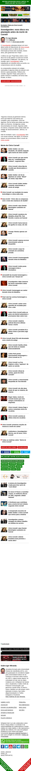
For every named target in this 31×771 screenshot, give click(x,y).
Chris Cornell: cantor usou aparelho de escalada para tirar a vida (17, 305)
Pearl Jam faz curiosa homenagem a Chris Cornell (14, 298)
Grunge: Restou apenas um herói (17, 232)
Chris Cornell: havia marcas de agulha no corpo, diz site (17, 224)
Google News (5, 469)
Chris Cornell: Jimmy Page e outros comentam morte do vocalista (18, 409)
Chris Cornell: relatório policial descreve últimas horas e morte (16, 322)
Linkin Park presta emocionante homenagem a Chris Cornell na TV (17, 355)
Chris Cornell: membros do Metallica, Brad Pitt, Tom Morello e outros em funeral (17, 216)
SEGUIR (3, 715)
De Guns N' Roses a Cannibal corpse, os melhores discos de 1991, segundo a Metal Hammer (18, 494)
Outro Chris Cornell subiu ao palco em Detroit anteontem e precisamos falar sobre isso (18, 314)
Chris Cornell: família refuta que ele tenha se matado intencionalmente (17, 346)
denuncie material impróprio (18, 733)
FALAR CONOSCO (6, 718)
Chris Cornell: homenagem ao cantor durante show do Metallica (14, 291)
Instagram (4, 466)
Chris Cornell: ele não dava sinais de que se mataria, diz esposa (18, 390)
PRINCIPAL (22, 702)
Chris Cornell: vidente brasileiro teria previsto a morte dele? (16, 538)
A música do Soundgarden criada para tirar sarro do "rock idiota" (17, 485)
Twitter (12, 466)
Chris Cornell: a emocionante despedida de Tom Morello (18, 380)
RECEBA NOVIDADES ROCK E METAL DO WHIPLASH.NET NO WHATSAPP (15, 2)
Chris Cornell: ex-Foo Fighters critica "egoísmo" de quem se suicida (18, 364)
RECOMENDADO (24, 705)
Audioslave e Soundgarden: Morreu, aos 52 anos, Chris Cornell (17, 433)
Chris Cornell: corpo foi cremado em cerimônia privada (16, 250)
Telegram (12, 463)
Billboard (12, 40)
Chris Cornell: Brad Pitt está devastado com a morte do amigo (15, 339)
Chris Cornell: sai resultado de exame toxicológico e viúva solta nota (15, 193)
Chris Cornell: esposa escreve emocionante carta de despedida (18, 242)
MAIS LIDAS (22, 707)
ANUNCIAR (4, 705)
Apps (18, 469)
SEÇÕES (21, 710)
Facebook (20, 463)
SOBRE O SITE (5, 702)
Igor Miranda (12, 38)
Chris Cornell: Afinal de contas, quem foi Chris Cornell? (16, 372)
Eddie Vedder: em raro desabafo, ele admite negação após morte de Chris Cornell (18, 150)
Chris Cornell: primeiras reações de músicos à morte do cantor (14, 425)
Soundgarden (5, 26)
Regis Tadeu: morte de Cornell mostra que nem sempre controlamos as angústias (16, 399)
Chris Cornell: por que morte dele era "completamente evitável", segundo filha (18, 159)
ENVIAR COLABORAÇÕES (9, 707)
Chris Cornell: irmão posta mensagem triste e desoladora (17, 268)
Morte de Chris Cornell (15, 25)
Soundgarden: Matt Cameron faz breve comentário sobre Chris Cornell (18, 283)
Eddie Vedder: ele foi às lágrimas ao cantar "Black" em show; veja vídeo (17, 176)
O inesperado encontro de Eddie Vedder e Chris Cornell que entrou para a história (18, 512)
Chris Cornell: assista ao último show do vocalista (16, 417)
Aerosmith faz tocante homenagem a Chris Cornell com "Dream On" (14, 276)
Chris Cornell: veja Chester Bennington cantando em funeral (17, 207)
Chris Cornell (25, 47)
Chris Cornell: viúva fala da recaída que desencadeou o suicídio (17, 168)
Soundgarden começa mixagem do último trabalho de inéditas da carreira (17, 521)
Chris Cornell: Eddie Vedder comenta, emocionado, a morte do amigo (17, 185)
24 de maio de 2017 (18, 42)
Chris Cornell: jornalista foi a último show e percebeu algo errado (18, 331)
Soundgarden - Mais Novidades (11, 81)
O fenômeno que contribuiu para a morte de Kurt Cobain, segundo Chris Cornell (18, 504)
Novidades (4, 25)
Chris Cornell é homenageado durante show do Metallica (18, 258)
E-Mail (13, 469)
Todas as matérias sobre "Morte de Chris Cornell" (14, 441)
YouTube (19, 466)
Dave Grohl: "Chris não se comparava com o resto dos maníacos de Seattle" (15, 200)
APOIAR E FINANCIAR (7, 712)
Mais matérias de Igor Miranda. (15, 696)
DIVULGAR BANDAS (7, 710)
